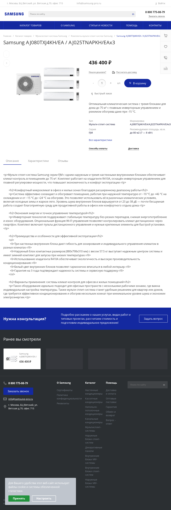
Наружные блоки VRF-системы (91, 483)
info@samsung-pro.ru (89, 3)
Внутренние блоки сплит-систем (92, 471)
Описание (12, 161)
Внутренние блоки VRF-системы (92, 459)
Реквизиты (63, 403)
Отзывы (63, 161)
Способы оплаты (98, 148)
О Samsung (64, 382)
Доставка (133, 148)
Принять (19, 498)
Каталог (90, 382)
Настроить (43, 498)
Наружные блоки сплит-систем (92, 439)
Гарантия (111, 406)
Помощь (111, 382)
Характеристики (38, 161)
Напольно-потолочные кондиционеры (94, 410)
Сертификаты (64, 390)
